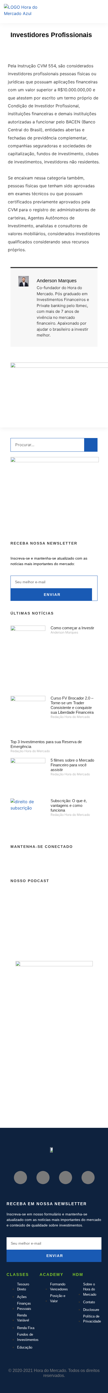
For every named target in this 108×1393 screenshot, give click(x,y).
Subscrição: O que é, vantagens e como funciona (69, 805)
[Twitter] (61, 51)
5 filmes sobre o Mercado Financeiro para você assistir (72, 765)
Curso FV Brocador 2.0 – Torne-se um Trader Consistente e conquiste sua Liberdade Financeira (72, 705)
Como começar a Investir (72, 628)
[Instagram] (46, 51)
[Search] (90, 444)
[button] (86, 9)
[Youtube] (30, 51)
